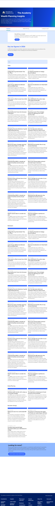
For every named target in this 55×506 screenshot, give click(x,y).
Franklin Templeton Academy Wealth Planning (16, 453)
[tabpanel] (27, 144)
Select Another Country (48, 495)
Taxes (9, 62)
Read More (10, 54)
